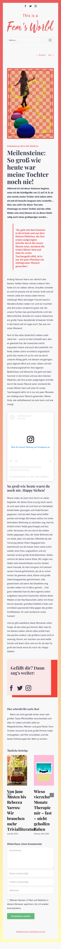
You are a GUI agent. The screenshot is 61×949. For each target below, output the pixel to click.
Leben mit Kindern (28, 145)
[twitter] (20, 687)
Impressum (22, 932)
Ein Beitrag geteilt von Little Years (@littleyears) (31, 476)
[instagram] (28, 687)
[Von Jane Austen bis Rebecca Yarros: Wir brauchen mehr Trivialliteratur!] (17, 756)
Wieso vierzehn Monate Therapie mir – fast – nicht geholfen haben (43, 810)
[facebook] (11, 687)
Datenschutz (37, 932)
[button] (9, 795)
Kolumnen (12, 145)
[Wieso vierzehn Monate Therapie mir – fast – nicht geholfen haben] (44, 756)
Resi (36, 709)
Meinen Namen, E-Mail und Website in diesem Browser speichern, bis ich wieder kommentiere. (28, 904)
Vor (50, 55)
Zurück (42, 55)
